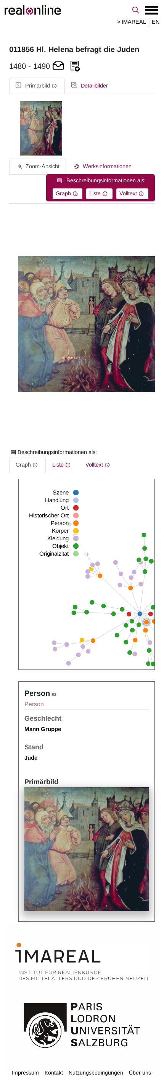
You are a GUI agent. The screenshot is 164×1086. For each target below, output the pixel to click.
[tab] (37, 86)
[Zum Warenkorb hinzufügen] (58, 66)
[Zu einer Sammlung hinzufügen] (75, 66)
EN (155, 22)
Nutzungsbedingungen (96, 1073)
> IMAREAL (131, 22)
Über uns (140, 1073)
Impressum (25, 1073)
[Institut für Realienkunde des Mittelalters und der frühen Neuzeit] (82, 962)
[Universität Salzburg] (82, 1025)
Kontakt (54, 1073)
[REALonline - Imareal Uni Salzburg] (82, 10)
